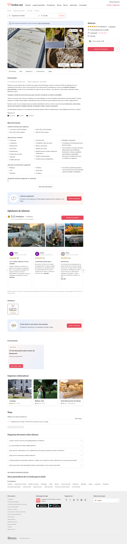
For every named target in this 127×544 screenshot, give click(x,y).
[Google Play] (55, 507)
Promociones (40, 71)
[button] (46, 198)
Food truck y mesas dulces (62, 487)
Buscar (62, 16)
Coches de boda (65, 484)
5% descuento (102, 33)
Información (12, 71)
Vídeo (51, 484)
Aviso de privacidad (13, 507)
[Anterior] (8, 270)
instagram (31, 116)
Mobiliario (83, 484)
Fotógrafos (44, 484)
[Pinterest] (73, 499)
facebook (12, 116)
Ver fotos (76, 65)
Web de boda (11, 529)
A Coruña (30, 10)
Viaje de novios (37, 487)
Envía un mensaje (74, 198)
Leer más (11, 277)
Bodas (9, 10)
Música (57, 484)
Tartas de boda (48, 487)
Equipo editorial (12, 524)
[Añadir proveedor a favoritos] (80, 30)
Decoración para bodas (14, 487)
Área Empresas (115, 2)
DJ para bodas (76, 487)
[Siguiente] (83, 270)
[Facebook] (66, 499)
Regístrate (116, 5)
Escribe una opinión (72, 218)
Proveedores (51, 5)
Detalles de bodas (33, 484)
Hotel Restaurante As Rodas (71, 401)
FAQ (21, 71)
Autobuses (76, 484)
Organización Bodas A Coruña (15, 427)
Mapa (50, 71)
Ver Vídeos (63, 65)
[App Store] (42, 507)
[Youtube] (81, 499)
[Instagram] (77, 499)
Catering (10, 484)
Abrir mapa (78, 418)
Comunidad (82, 5)
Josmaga (12, 401)
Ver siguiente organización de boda (18, 472)
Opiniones (29, 71)
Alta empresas (11, 519)
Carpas (90, 484)
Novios (65, 5)
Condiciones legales (13, 502)
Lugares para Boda (39, 5)
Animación (97, 484)
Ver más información (45, 187)
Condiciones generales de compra (17, 504)
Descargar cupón (16, 366)
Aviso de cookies (12, 509)
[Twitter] (70, 499)
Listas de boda (27, 487)
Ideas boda (73, 5)
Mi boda (28, 5)
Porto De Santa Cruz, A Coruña (99, 30)
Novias (59, 5)
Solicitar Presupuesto (101, 49)
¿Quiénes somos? (12, 522)
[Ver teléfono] (117, 49)
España (99, 500)
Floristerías (106, 484)
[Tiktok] (85, 499)
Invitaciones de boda (20, 484)
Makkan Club (39, 401)
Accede (109, 5)
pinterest (21, 116)
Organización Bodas (19, 10)
